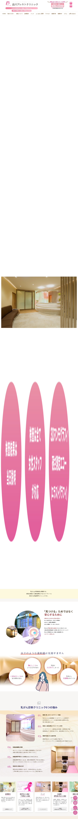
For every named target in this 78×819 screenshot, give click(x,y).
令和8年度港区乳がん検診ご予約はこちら (21, 8)
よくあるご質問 (40, 13)
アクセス (47, 13)
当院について (19, 13)
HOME (4, 13)
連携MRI (60, 13)
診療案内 (26, 13)
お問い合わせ (72, 13)
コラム (65, 13)
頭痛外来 (54, 13)
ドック (32, 13)
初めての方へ (11, 13)
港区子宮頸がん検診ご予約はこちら (21, 10)
